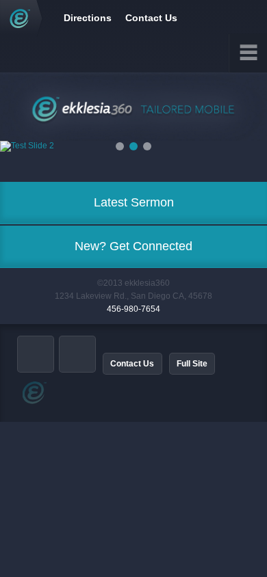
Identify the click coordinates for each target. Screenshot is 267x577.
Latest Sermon (134, 202)
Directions (88, 18)
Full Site (192, 363)
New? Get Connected (133, 246)
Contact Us (151, 18)
